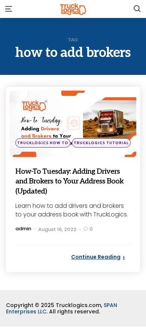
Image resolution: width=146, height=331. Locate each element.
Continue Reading (96, 257)
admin (23, 228)
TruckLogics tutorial (101, 143)
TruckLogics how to (43, 143)
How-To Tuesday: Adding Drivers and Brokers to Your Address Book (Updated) (71, 181)
